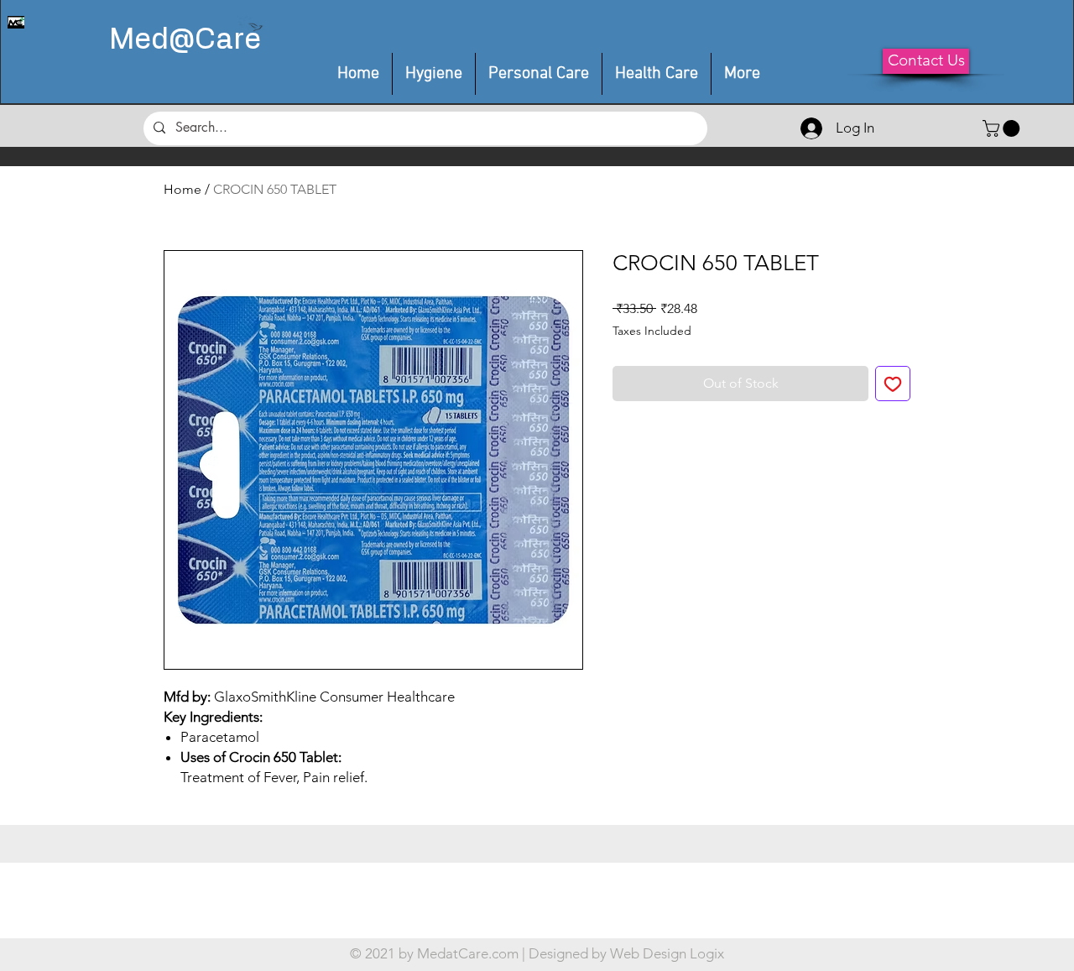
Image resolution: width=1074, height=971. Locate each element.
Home (182, 189)
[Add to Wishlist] (892, 383)
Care (228, 40)
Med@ (152, 40)
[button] (539, 74)
